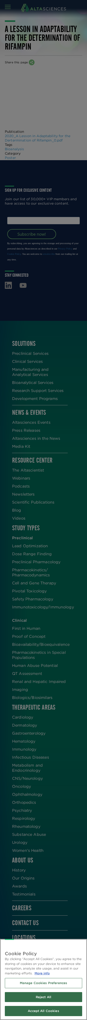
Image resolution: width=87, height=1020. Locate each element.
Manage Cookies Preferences (43, 983)
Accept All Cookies (43, 1011)
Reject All (43, 997)
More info (42, 973)
